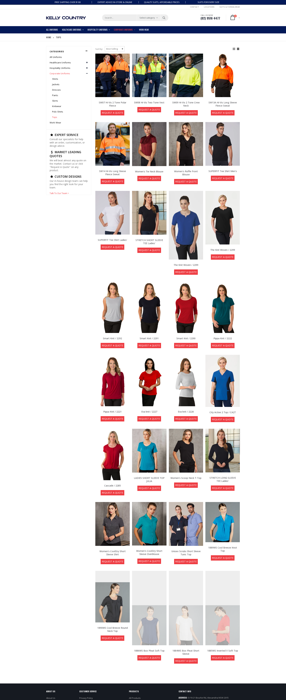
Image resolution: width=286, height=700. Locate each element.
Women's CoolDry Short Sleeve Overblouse (149, 552)
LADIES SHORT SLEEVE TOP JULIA (149, 479)
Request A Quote (112, 112)
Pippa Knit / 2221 (112, 411)
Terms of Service (87, 680)
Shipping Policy (86, 674)
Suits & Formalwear (229, 7)
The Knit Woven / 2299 (186, 264)
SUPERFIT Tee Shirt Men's (223, 171)
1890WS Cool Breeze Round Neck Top (112, 618)
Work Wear (55, 122)
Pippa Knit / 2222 (223, 338)
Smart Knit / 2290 (185, 338)
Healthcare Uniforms (139, 669)
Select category (147, 17)
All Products (135, 663)
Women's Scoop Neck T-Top (185, 478)
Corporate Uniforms (139, 680)
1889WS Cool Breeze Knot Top (222, 549)
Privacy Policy (86, 663)
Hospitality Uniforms (139, 674)
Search (164, 18)
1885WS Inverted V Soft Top (222, 616)
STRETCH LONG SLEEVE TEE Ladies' (223, 479)
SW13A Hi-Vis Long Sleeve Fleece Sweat (223, 104)
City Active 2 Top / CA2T (223, 412)
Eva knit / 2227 (149, 411)
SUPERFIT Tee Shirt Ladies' (112, 239)
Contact (194, 7)
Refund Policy (86, 669)
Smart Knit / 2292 (112, 338)
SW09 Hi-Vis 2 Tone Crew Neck (186, 104)
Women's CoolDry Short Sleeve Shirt (112, 553)
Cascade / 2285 (112, 485)
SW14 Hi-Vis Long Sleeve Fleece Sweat (112, 173)
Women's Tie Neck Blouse (149, 171)
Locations (209, 7)
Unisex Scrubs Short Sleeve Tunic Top (186, 553)
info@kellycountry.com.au (198, 675)
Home (48, 37)
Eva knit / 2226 (186, 411)
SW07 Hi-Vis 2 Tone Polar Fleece (112, 104)
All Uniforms (56, 57)
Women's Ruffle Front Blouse (186, 173)
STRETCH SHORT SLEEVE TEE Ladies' (149, 242)
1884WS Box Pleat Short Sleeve (185, 618)
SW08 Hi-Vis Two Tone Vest (149, 102)
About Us (50, 663)
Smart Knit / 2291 (149, 338)
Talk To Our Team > (59, 193)
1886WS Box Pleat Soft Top (149, 616)
